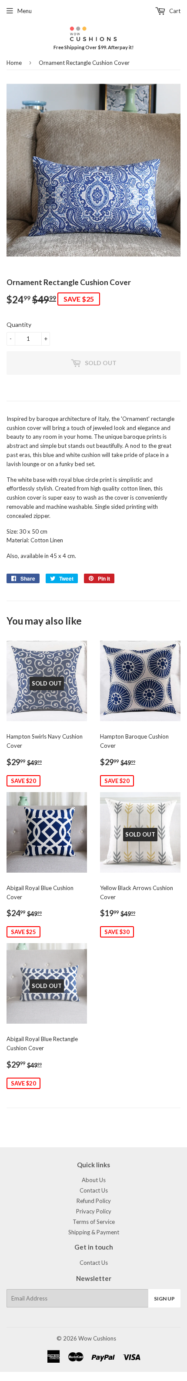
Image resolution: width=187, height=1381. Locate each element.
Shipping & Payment (93, 1232)
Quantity (19, 324)
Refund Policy (94, 1200)
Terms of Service (94, 1221)
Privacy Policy (93, 1211)
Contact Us (94, 1190)
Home (14, 62)
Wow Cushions (97, 1338)
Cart (174, 10)
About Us (94, 1179)
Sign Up (164, 1298)
